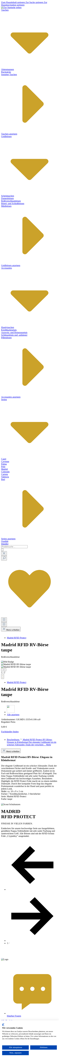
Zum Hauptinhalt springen (13, 2)
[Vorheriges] (2, 669)
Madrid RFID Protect (16, 638)
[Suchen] (2, 549)
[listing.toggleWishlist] (2, 676)
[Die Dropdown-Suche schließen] (4, 553)
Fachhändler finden (10, 731)
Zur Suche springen (34, 2)
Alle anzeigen (13, 714)
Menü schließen (12, 630)
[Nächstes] (5, 669)
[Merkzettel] (29, 616)
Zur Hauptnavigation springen (24, 3)
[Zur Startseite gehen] (11, 7)
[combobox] (14, 546)
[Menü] (4, 619)
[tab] (31, 742)
